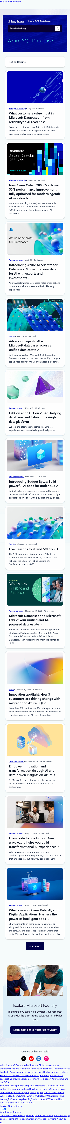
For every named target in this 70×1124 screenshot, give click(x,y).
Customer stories (16, 761)
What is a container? (10, 1102)
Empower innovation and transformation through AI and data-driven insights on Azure (32, 770)
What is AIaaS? (40, 1099)
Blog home (17, 21)
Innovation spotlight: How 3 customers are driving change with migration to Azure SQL (34, 699)
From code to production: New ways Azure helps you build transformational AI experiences (33, 842)
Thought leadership (17, 108)
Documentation (16, 1089)
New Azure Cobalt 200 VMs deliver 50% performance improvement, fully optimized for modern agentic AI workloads (35, 191)
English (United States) (11, 1106)
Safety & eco (39, 1119)
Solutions (44, 1075)
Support (47, 1079)
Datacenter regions (9, 1068)
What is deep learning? (21, 1099)
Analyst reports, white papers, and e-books (35, 1092)
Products (4, 1072)
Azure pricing (16, 1072)
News (11, 689)
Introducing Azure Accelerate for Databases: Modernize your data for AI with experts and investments (33, 271)
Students (54, 1089)
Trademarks (27, 1119)
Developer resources (39, 1089)
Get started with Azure (26, 1065)
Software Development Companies (17, 1085)
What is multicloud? (37, 1096)
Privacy (57, 1115)
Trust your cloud (28, 1068)
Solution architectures (31, 1079)
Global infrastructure (49, 1065)
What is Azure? (7, 1065)
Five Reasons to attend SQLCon (32, 549)
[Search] (57, 28)
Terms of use (14, 1119)
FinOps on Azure (8, 1075)
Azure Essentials (44, 1068)
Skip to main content (10, 1)
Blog (26, 1089)
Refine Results (17, 61)
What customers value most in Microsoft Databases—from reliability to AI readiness (31, 117)
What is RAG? (28, 1102)
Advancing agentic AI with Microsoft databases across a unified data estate (30, 345)
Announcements (16, 260)
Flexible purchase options (55, 1072)
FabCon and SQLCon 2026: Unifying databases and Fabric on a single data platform (35, 417)
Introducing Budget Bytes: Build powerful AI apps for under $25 (32, 483)
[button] (35, 946)
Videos (60, 1092)
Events (12, 336)
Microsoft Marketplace (46, 1085)
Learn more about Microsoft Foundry (35, 1029)
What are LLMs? (56, 1099)
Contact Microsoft (44, 1115)
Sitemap (30, 1115)
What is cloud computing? (13, 1096)
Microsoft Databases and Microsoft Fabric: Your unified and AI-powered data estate (35, 620)
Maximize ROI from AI (28, 1075)
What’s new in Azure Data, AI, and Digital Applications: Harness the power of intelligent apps (33, 914)
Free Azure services (32, 1072)
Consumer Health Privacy (12, 1115)
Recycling (51, 1119)
